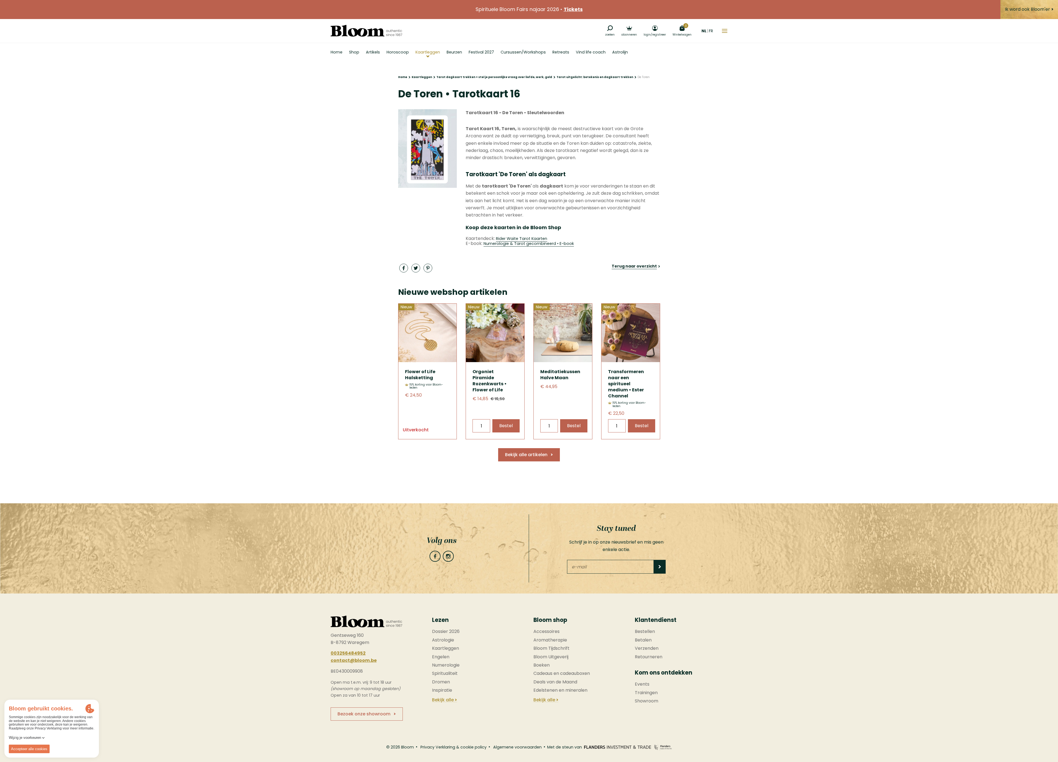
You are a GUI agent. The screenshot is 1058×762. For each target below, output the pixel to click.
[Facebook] (435, 556)
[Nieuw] (427, 360)
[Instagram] (448, 556)
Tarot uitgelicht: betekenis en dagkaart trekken (595, 77)
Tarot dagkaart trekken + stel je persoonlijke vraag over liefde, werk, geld (494, 77)
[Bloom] (366, 31)
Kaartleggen (422, 77)
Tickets (573, 9)
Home (402, 77)
